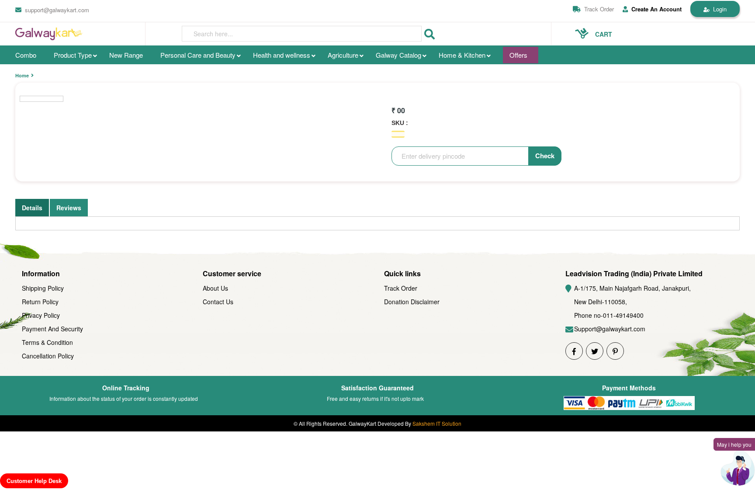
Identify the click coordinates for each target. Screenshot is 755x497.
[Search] (429, 34)
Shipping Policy (43, 288)
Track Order (599, 9)
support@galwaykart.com (57, 10)
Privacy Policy (41, 315)
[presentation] (302, 34)
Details (32, 207)
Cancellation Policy (48, 355)
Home (22, 75)
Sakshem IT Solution (436, 423)
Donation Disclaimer (412, 301)
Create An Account (656, 9)
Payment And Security (52, 328)
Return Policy (40, 301)
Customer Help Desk (34, 481)
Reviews (68, 207)
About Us (215, 288)
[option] (41, 99)
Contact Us (218, 301)
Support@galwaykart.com (609, 328)
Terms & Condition (47, 342)
